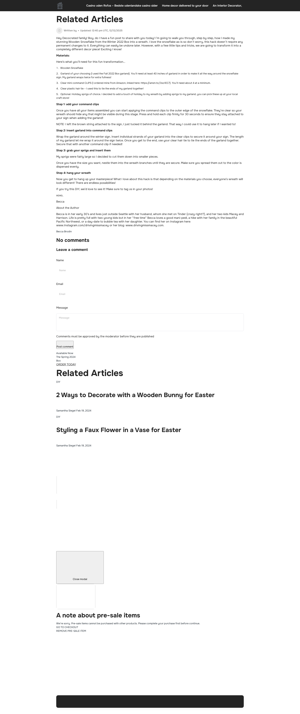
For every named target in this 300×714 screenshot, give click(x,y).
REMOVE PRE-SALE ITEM (71, 631)
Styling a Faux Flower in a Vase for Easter (118, 430)
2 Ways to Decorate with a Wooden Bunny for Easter (135, 395)
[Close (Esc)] (56, 478)
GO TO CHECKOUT (67, 627)
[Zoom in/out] (56, 491)
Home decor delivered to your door (185, 5)
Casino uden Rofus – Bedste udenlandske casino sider (122, 5)
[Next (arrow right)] (56, 506)
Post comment (65, 346)
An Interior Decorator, (227, 5)
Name (60, 260)
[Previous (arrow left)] (56, 502)
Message (62, 307)
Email (59, 284)
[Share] (56, 483)
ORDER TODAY (66, 364)
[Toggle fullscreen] (56, 487)
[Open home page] (60, 5)
